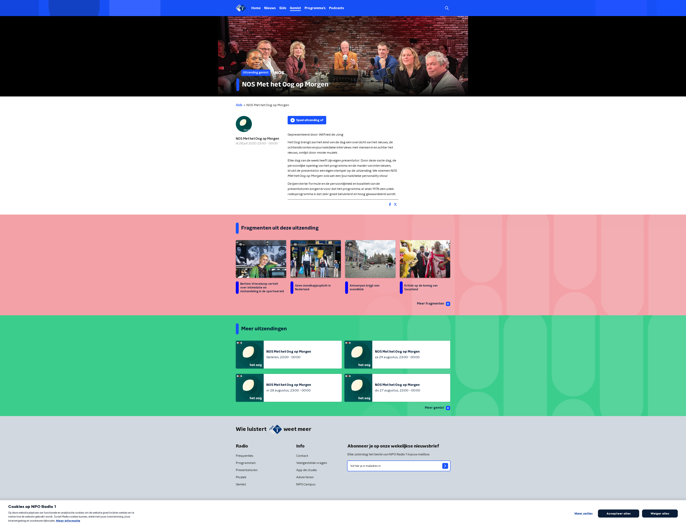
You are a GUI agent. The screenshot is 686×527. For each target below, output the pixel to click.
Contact (302, 456)
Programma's (315, 8)
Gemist (295, 8)
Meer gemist (434, 407)
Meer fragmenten (430, 303)
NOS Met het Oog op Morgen (257, 138)
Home (256, 8)
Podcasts (336, 8)
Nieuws (270, 8)
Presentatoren (246, 470)
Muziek (241, 477)
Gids (282, 8)
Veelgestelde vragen (311, 463)
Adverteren (305, 477)
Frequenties (244, 456)
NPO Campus (305, 484)
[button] (446, 8)
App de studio (306, 470)
